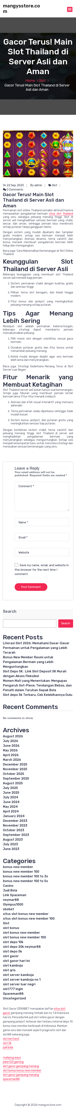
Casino (8, 886)
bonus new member (18, 867)
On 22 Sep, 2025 (13, 185)
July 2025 (10, 788)
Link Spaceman (14, 895)
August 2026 (13, 736)
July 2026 (10, 741)
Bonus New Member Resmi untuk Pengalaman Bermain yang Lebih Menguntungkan (28, 661)
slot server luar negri (19, 984)
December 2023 (15, 821)
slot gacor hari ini (16, 961)
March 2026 (12, 760)
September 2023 (16, 835)
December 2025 (15, 764)
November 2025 (15, 769)
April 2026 (11, 755)
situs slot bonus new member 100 (29, 918)
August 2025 (13, 783)
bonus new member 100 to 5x (25, 881)
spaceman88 (11, 1079)
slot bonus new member (21, 932)
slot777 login (13, 989)
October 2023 (13, 830)
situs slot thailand (61, 213)
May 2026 (10, 750)
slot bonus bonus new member (22, 1070)
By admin (36, 185)
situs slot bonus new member (26, 914)
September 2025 (16, 778)
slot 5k (7, 1043)
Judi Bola (10, 890)
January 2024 (14, 816)
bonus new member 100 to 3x (25, 876)
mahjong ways (12, 1057)
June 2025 (11, 792)
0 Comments (14, 189)
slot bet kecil (11, 1038)
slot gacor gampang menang (21, 1066)
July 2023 (10, 844)
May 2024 (10, 807)
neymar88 (11, 900)
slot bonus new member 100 (24, 937)
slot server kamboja (18, 975)
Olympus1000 (13, 904)
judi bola (8, 1047)
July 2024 (10, 797)
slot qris (9, 970)
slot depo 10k (13, 942)
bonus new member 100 (21, 871)
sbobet (8, 909)
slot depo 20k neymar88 (22, 947)
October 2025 (13, 774)
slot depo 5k (12, 951)
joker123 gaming (13, 1062)
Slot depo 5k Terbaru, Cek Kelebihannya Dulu (37, 695)
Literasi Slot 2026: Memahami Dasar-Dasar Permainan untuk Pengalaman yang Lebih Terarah (36, 647)
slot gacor (11, 956)
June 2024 (11, 802)
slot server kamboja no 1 (22, 979)
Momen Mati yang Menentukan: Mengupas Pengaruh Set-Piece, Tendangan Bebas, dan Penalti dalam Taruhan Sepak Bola (37, 685)
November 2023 (15, 825)
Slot (42, 80)
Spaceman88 (13, 994)
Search (9, 611)
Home (30, 80)
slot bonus (11, 928)
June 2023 (11, 849)
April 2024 (11, 811)
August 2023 (13, 839)
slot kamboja (13, 965)
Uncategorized (14, 998)
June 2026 (11, 746)
